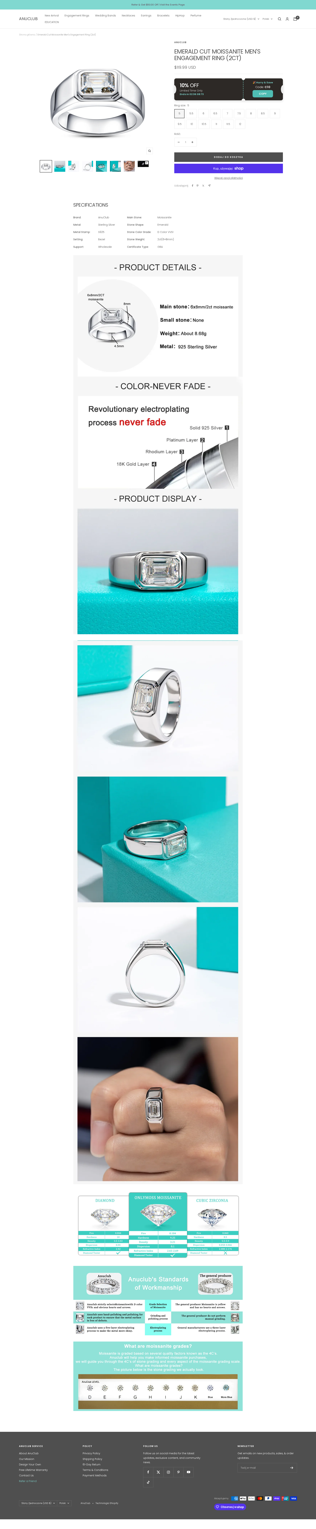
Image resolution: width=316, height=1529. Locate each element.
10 (192, 124)
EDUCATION (52, 22)
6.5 (215, 113)
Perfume (196, 15)
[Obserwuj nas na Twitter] (158, 1472)
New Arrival (52, 15)
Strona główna (27, 34)
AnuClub (180, 42)
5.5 (191, 113)
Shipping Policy (92, 1459)
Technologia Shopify (106, 1503)
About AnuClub (29, 1453)
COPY (262, 94)
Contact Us (26, 1475)
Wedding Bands (105, 15)
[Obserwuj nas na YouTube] (188, 1472)
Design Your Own (30, 1464)
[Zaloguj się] (287, 18)
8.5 (263, 113)
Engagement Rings (77, 15)
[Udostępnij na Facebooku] (192, 185)
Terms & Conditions (95, 1470)
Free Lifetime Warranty (33, 1470)
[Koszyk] (295, 19)
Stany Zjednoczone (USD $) (239, 19)
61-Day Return (91, 1464)
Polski (266, 19)
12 (240, 124)
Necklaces (128, 15)
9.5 (180, 124)
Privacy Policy (91, 1453)
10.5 (204, 124)
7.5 (239, 113)
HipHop (180, 15)
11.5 (228, 124)
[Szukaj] (279, 19)
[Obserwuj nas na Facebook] (148, 1472)
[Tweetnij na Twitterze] (203, 185)
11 (216, 124)
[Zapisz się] (291, 1468)
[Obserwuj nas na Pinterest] (178, 1472)
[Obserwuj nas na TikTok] (148, 1482)
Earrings (146, 15)
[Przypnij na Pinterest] (197, 185)
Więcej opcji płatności (228, 178)
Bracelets (163, 15)
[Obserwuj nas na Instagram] (168, 1472)
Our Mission (26, 1459)
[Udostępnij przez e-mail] (209, 185)
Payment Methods (95, 1475)
